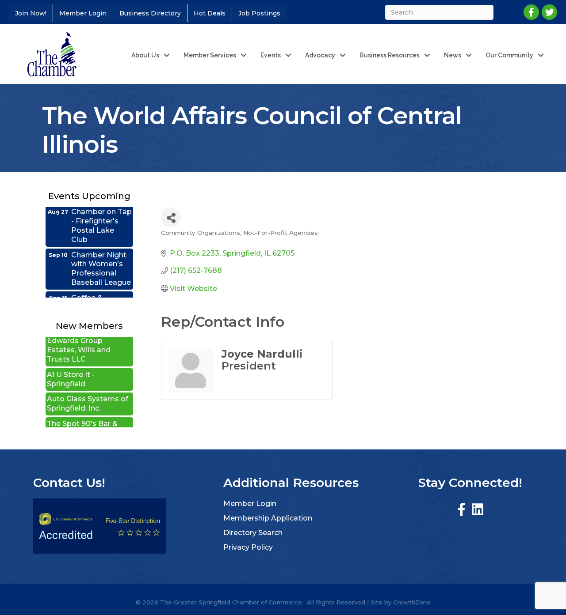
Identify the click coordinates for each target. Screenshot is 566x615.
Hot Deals (210, 13)
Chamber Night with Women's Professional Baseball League (101, 261)
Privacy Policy (248, 547)
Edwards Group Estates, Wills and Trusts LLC (79, 341)
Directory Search (253, 532)
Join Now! (30, 13)
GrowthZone (412, 602)
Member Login (83, 13)
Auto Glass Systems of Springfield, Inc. (87, 395)
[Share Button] (171, 217)
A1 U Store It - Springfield (71, 371)
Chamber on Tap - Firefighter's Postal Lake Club (101, 217)
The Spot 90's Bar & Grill (82, 420)
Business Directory (150, 13)
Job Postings (259, 13)
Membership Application (267, 518)
